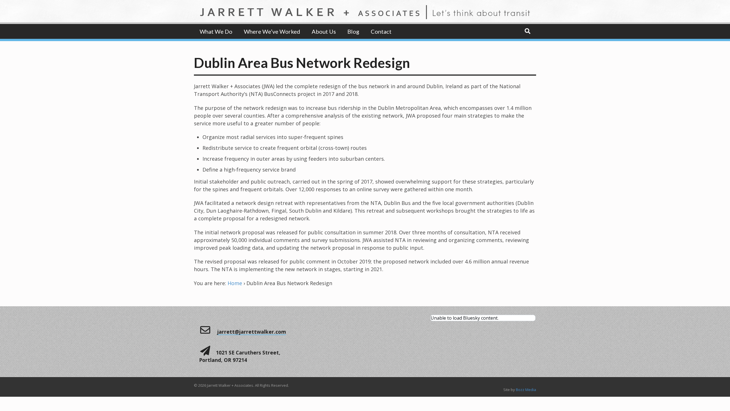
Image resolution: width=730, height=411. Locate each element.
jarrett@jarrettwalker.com (251, 331)
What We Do (216, 31)
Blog (353, 31)
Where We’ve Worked (272, 31)
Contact (381, 31)
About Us (324, 31)
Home (235, 283)
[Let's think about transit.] (365, 15)
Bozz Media (526, 389)
